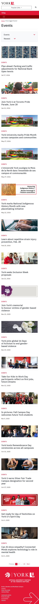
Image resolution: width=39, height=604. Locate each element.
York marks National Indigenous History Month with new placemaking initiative (17, 206)
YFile (3, 13)
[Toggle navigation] (3, 17)
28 (24, 564)
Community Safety (6, 595)
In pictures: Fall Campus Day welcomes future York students (17, 413)
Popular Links (16, 8)
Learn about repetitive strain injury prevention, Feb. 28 (18, 240)
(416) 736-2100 (5, 590)
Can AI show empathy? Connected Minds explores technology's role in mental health (19, 549)
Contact (3, 588)
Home (3, 21)
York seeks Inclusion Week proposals (14, 273)
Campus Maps (5, 592)
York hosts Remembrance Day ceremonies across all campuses (17, 446)
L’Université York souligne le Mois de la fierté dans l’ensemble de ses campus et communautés (18, 170)
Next (28, 564)
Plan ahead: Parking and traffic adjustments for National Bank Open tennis (16, 69)
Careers (3, 600)
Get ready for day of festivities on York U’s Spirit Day (18, 515)
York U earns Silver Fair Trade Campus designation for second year (17, 481)
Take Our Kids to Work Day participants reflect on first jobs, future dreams (17, 379)
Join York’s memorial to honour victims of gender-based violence (18, 308)
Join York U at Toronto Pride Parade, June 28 (15, 103)
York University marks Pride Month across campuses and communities (18, 136)
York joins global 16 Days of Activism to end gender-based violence (14, 343)
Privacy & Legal (5, 596)
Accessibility (4, 598)
